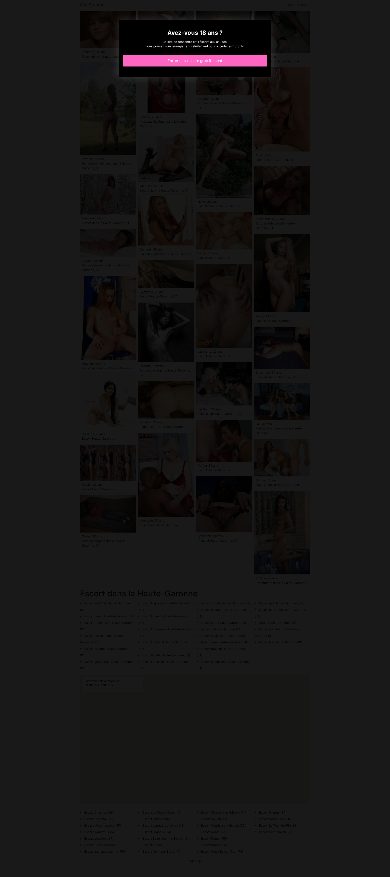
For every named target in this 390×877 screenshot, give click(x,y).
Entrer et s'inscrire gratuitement (195, 61)
